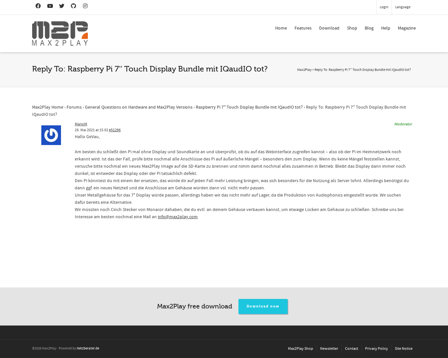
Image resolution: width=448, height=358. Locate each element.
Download (329, 28)
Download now (263, 306)
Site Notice (404, 348)
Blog (369, 28)
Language (402, 7)
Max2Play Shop (300, 348)
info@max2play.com (178, 217)
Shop (352, 28)
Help (385, 28)
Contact (351, 348)
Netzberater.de (88, 348)
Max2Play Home (47, 107)
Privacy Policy (376, 348)
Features (303, 28)
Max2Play (304, 70)
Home (281, 28)
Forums (74, 107)
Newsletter (329, 348)
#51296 (115, 130)
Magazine (407, 28)
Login (384, 7)
